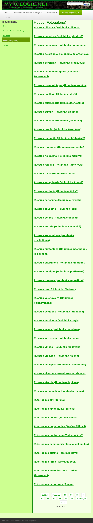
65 (72, 499)
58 (77, 495)
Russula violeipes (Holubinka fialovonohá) (60, 364)
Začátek (45, 495)
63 (60, 499)
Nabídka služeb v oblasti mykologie (27, 13)
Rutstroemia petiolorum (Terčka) (54, 484)
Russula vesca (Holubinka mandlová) (57, 329)
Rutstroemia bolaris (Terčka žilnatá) (56, 417)
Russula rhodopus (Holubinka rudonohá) (59, 147)
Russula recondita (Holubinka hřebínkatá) (59, 138)
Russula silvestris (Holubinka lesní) (56, 208)
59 (83, 495)
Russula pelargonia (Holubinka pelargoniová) (61, 53)
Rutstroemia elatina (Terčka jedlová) (56, 452)
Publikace (51, 13)
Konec (63, 502)
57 (71, 495)
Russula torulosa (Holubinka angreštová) (59, 280)
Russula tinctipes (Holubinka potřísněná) (59, 271)
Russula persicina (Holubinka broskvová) (59, 62)
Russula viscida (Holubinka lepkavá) (56, 382)
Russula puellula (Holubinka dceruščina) (59, 102)
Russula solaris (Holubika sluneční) (56, 217)
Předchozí (56, 495)
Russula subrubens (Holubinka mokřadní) (59, 262)
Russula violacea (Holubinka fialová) (56, 355)
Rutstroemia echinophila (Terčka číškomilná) (61, 444)
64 (66, 499)
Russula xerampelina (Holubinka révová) (59, 391)
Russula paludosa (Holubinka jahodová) (58, 36)
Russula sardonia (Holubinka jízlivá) (56, 191)
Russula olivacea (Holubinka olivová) (57, 27)
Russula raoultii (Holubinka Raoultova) (57, 129)
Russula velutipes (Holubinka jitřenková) (59, 311)
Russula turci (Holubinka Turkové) (55, 289)
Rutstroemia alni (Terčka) (49, 399)
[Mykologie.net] (47, 5)
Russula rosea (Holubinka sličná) (54, 173)
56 (65, 495)
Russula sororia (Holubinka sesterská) (57, 226)
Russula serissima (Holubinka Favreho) (58, 200)
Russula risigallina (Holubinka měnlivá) (58, 155)
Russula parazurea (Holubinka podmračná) (60, 45)
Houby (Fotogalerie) (70, 13)
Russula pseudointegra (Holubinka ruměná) (60, 85)
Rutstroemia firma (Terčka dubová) (55, 461)
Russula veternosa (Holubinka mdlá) (56, 338)
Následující (81, 499)
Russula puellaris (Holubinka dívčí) (55, 94)
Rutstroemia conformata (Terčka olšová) (58, 435)
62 (54, 499)
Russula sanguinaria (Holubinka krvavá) (58, 182)
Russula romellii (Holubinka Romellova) (58, 164)
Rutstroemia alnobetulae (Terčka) (54, 408)
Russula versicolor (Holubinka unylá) (56, 320)
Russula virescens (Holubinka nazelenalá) (59, 373)
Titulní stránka (15, 521)
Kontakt (7, 17)
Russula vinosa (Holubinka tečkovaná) (57, 346)
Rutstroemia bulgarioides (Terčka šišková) (60, 426)
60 (42, 499)
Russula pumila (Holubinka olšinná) (56, 111)
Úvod (6, 13)
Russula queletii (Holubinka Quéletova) (58, 120)
